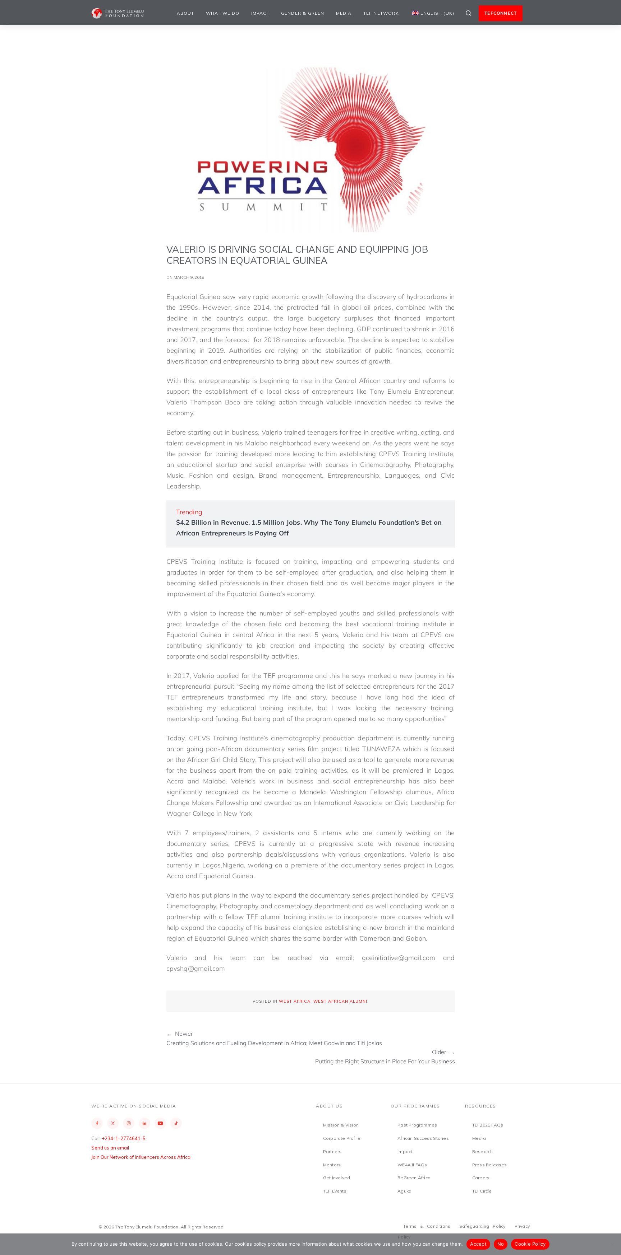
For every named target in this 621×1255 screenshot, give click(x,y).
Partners (332, 1151)
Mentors (332, 1164)
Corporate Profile (341, 1138)
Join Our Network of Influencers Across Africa (140, 1157)
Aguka (404, 1191)
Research (482, 1151)
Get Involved (336, 1177)
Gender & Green (303, 13)
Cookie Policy (530, 1244)
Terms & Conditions (426, 1226)
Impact (260, 13)
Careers (480, 1177)
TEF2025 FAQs (487, 1125)
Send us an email (110, 1148)
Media (344, 13)
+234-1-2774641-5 (124, 1138)
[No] (612, 1244)
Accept (478, 1244)
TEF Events (334, 1191)
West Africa (294, 1001)
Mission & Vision (341, 1125)
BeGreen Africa (414, 1177)
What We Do (223, 13)
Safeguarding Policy (482, 1226)
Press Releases (489, 1164)
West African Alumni (340, 1001)
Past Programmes (417, 1125)
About (185, 13)
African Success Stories (423, 1138)
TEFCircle (482, 1191)
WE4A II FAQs (412, 1164)
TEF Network (381, 13)
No (500, 1244)
